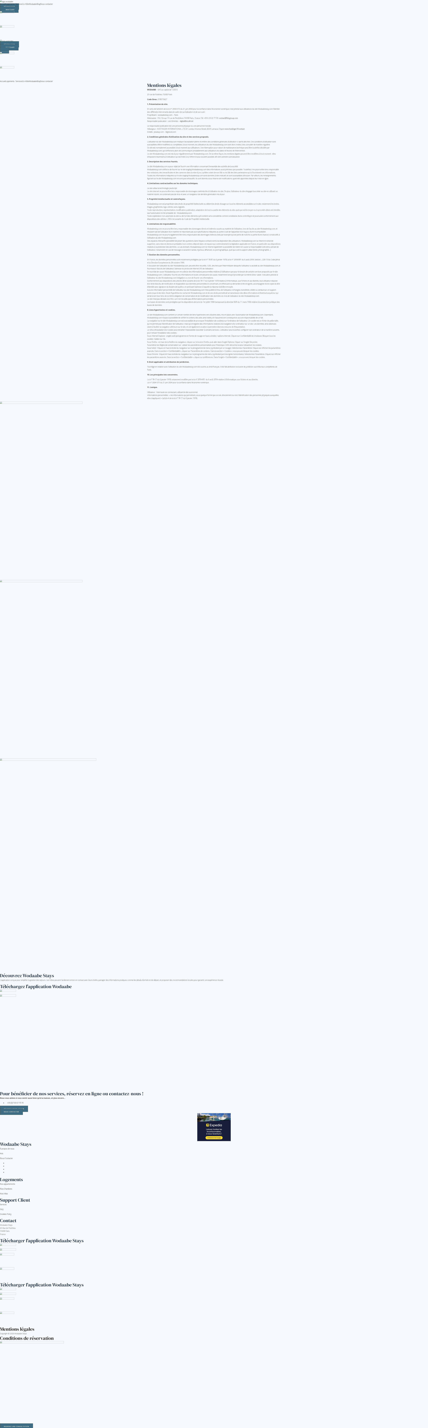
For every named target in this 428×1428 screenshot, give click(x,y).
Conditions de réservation (27, 1338)
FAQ (1, 1209)
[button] (11, 4)
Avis (1, 1153)
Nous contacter (46, 4)
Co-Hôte (25, 4)
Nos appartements (7, 1184)
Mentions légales (17, 1329)
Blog (38, 4)
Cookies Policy (5, 1214)
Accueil (3, 4)
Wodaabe (33, 4)
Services (19, 4)
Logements (10, 4)
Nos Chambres (6, 1189)
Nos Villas (4, 1193)
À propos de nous (7, 1148)
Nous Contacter (6, 1158)
